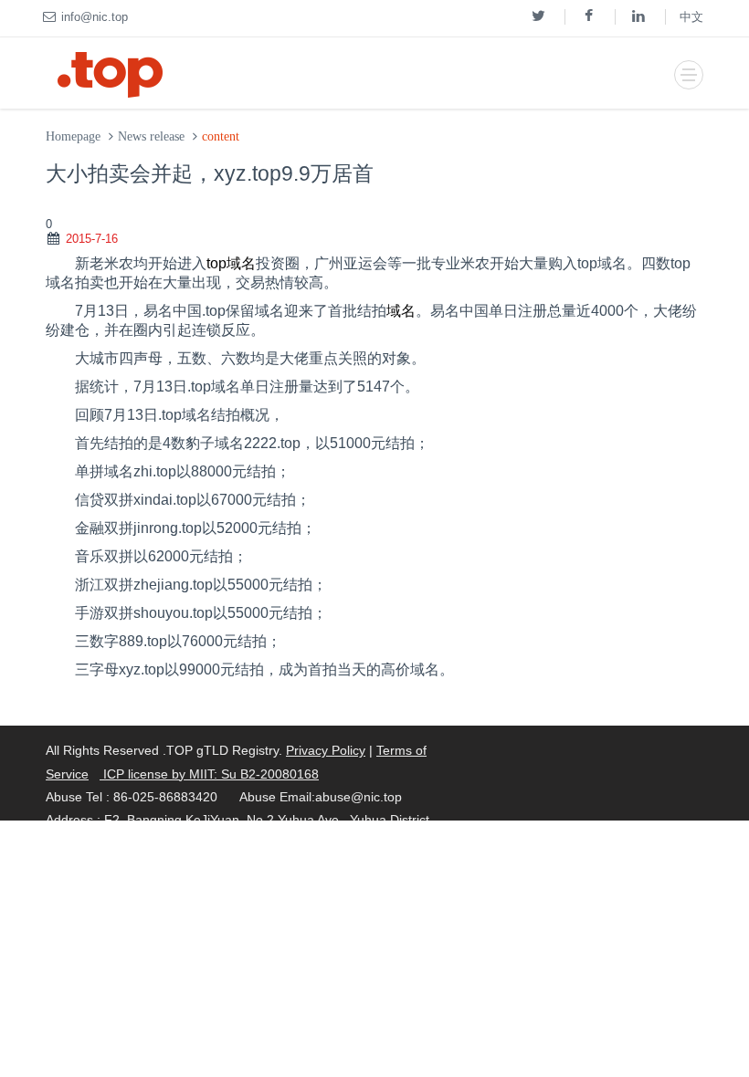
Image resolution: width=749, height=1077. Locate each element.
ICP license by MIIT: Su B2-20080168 (209, 774)
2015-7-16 (92, 239)
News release (151, 136)
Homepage (73, 136)
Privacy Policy (325, 750)
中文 (691, 17)
